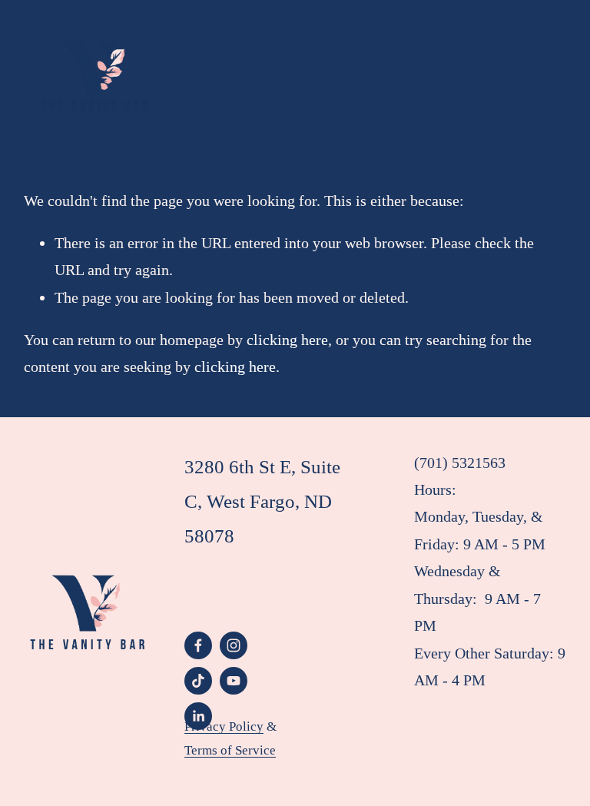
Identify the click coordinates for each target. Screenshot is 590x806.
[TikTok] (198, 681)
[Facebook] (198, 645)
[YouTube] (233, 681)
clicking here (287, 339)
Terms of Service (230, 750)
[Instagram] (233, 645)
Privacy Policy (224, 726)
